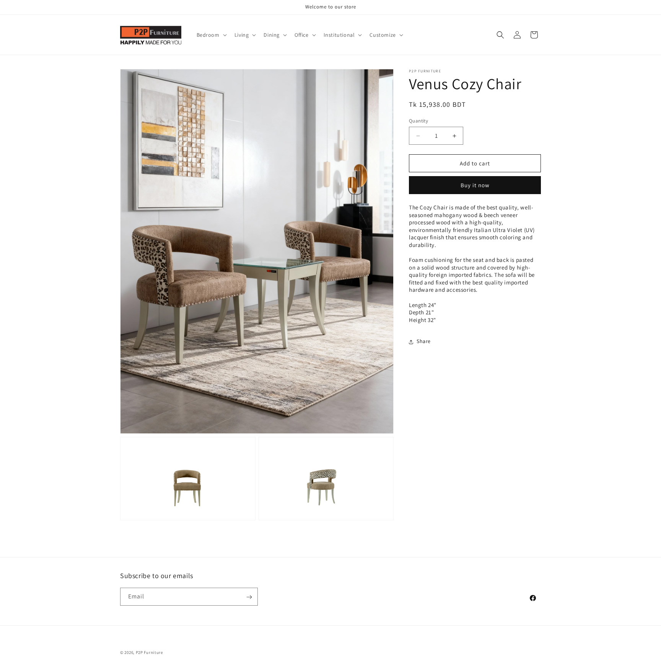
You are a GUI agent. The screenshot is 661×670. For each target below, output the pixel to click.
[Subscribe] (249, 597)
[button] (211, 35)
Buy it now (475, 185)
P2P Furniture (149, 652)
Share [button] (424, 341)
